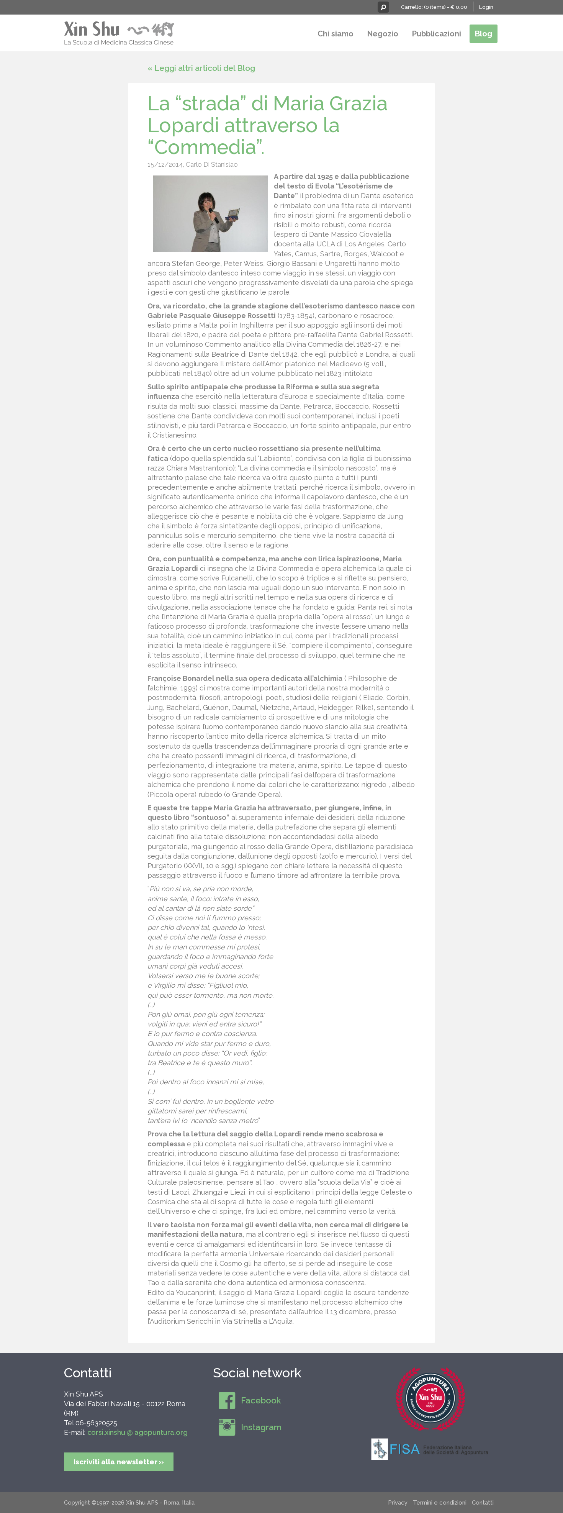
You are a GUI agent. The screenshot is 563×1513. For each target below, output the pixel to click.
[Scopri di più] (430, 1399)
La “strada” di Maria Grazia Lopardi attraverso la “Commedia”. (267, 125)
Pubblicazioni (436, 33)
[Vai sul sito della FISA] (430, 1448)
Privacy (398, 1502)
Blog (483, 33)
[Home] (119, 32)
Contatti (87, 1372)
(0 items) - (445, 7)
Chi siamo (336, 33)
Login (486, 7)
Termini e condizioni (439, 1502)
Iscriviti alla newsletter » (119, 1461)
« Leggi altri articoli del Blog (201, 68)
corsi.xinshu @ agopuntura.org (137, 1432)
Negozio (382, 33)
